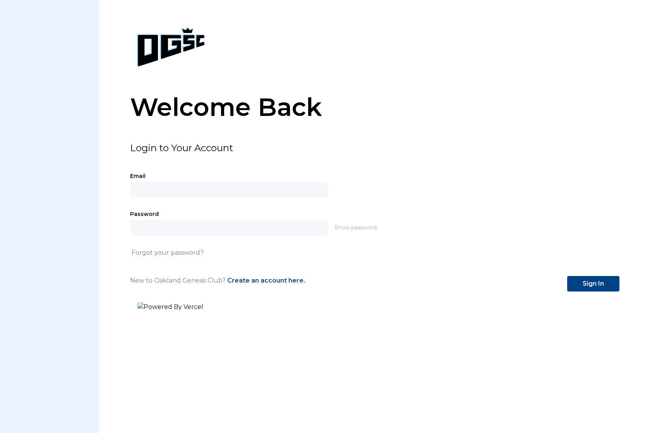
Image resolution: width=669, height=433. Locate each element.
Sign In (593, 283)
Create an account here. (266, 280)
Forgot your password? (168, 252)
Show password (355, 227)
